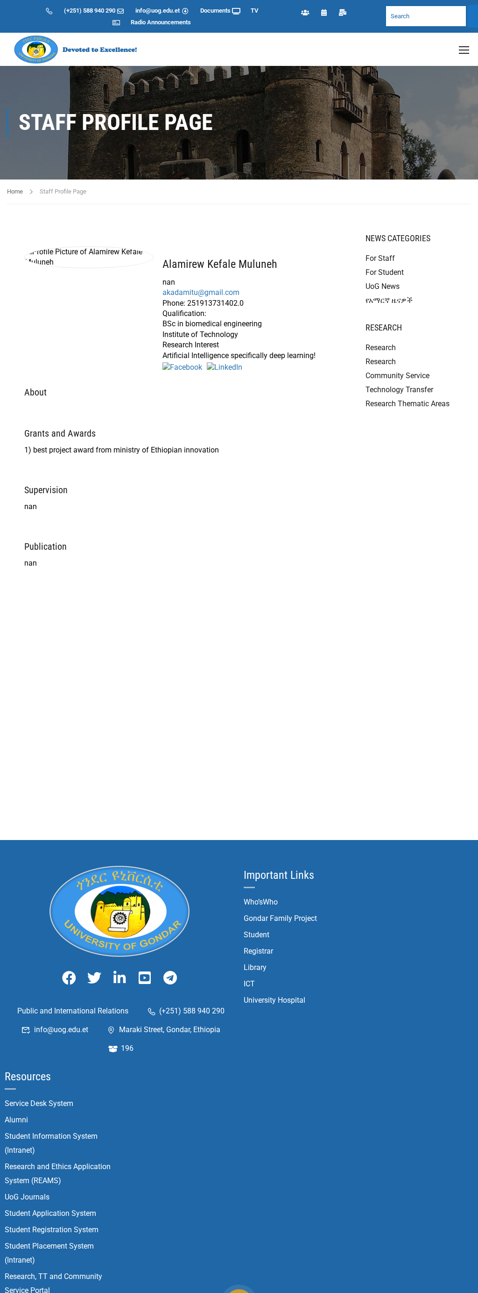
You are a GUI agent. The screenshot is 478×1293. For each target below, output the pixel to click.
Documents (215, 10)
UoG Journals (27, 1196)
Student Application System (50, 1213)
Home (15, 191)
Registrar (258, 951)
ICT (249, 983)
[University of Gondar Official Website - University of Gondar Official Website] (77, 49)
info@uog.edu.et (157, 10)
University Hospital (274, 1000)
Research (381, 347)
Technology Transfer (399, 389)
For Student (385, 272)
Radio (138, 22)
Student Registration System (51, 1229)
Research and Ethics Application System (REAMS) (58, 1173)
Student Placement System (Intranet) (49, 1253)
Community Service (397, 375)
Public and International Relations (72, 1010)
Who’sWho (261, 902)
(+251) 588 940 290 (89, 10)
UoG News (383, 286)
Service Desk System (39, 1103)
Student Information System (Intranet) (51, 1143)
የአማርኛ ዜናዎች (389, 300)
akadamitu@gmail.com (200, 292)
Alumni (16, 1119)
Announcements (169, 22)
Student (256, 934)
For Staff (380, 258)
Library (255, 967)
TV (254, 10)
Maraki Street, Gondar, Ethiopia (169, 1029)
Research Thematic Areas (408, 403)
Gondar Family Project (280, 918)
